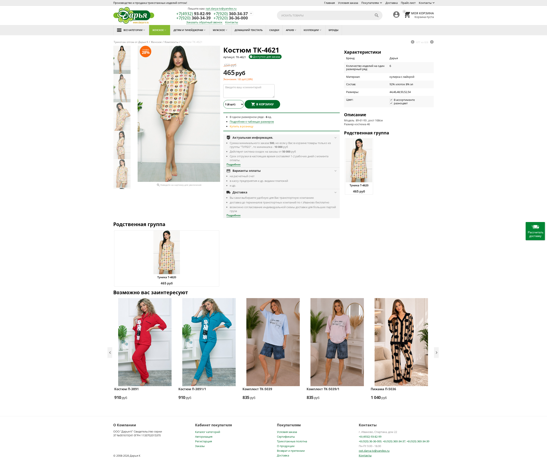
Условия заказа (348, 3)
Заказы (200, 446)
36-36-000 (230, 18)
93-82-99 (193, 14)
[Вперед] (432, 42)
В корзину (265, 104)
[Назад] (413, 42)
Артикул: (229, 57)
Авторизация (203, 436)
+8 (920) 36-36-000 (370, 441)
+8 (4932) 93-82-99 (370, 436)
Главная (329, 3)
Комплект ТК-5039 (257, 389)
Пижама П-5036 (383, 389)
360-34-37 (230, 14)
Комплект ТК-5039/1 (323, 389)
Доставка (391, 3)
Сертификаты (286, 436)
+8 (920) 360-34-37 (394, 441)
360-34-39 (193, 18)
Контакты (425, 3)
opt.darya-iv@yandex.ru (221, 8)
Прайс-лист (408, 3)
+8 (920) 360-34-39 (418, 441)
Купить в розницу (241, 126)
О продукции (285, 446)
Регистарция (203, 441)
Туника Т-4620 (359, 185)
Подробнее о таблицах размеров (252, 122)
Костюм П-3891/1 (192, 389)
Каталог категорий (207, 432)
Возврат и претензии (291, 451)
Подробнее (233, 164)
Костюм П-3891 (126, 389)
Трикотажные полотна (292, 441)
